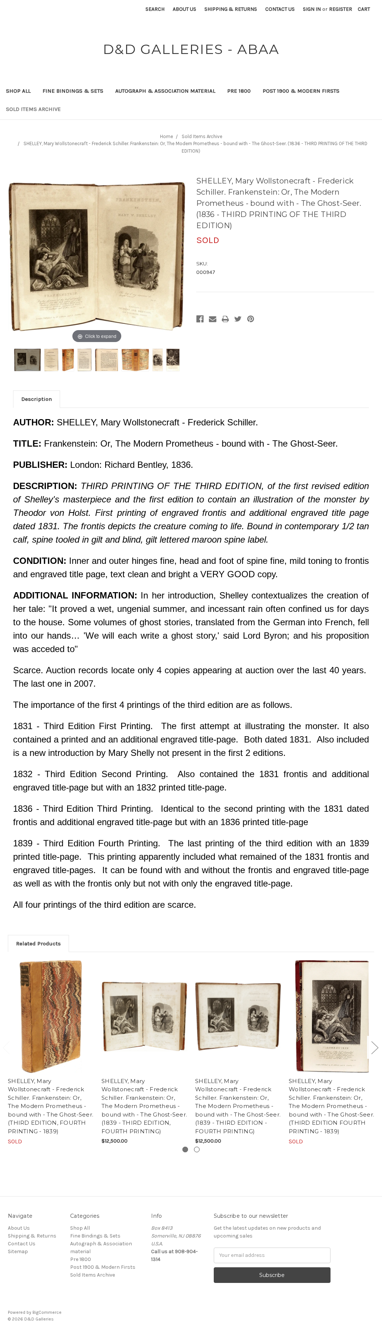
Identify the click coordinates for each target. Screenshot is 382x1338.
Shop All (18, 90)
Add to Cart (145, 1023)
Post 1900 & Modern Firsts (301, 90)
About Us (184, 9)
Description (36, 399)
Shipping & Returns (230, 9)
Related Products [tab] (38, 943)
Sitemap (18, 1251)
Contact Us (280, 9)
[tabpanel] (51, 1053)
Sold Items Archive (33, 109)
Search (155, 9)
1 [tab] (185, 1149)
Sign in (312, 9)
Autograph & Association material (165, 90)
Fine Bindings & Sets (73, 90)
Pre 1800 (239, 90)
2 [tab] (197, 1149)
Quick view (50, 1016)
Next (374, 1047)
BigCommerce (47, 1312)
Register (340, 9)
